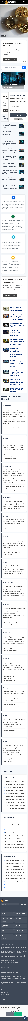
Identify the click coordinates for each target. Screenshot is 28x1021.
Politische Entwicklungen (10, 490)
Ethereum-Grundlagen (9, 620)
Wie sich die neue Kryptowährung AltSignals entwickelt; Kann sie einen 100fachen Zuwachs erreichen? (16, 363)
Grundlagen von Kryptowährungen (12, 427)
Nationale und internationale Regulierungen (14, 486)
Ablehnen (10, 1014)
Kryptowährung (8, 497)
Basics (6, 562)
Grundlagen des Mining (9, 704)
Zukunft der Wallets (8, 761)
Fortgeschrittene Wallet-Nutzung (12, 759)
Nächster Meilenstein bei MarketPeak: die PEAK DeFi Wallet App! (17, 390)
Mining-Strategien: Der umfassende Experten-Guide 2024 (13, 983)
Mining (6, 688)
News (6, 516)
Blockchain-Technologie (10, 646)
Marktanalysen (7, 678)
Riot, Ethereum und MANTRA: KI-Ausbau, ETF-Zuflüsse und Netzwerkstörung (9, 172)
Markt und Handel (8, 456)
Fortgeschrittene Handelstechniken (12, 552)
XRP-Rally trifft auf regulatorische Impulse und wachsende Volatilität (9, 179)
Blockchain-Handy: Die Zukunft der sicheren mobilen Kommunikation (16, 309)
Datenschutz (5, 992)
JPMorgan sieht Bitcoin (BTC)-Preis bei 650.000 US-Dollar (17, 325)
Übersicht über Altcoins (9, 730)
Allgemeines (7, 405)
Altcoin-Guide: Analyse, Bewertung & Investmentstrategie (9, 963)
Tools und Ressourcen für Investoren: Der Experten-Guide (13, 979)
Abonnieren (23, 904)
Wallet (6, 741)
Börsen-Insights (8, 554)
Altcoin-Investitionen (9, 734)
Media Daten (5, 1004)
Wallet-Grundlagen (8, 758)
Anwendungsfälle (8, 648)
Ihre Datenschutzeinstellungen (9, 1002)
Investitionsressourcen (9, 680)
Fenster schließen (18, 119)
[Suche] (24, 67)
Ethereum (7, 604)
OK (18, 1014)
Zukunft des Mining (8, 708)
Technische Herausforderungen (11, 650)
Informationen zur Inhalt (7, 997)
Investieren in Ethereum (9, 624)
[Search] (24, 2)
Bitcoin (6, 438)
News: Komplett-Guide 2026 (7, 960)
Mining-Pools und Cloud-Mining (11, 706)
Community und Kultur (9, 430)
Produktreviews (8, 582)
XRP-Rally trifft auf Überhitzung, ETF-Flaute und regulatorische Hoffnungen (9, 150)
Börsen (6, 536)
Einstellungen (13, 1011)
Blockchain (7, 632)
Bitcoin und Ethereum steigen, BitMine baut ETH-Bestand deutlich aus (10, 158)
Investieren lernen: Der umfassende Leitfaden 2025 (13, 969)
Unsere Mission (5, 994)
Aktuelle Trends (8, 429)
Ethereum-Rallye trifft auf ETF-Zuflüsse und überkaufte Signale (9, 125)
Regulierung (7, 466)
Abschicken (18, 115)
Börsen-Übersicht (8, 550)
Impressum (5, 989)
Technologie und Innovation (10, 732)
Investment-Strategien (9, 676)
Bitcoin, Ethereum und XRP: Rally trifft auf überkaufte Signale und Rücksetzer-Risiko (9, 187)
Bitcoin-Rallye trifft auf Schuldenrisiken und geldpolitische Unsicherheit (9, 165)
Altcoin (6, 715)
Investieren (7, 658)
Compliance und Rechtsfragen (11, 488)
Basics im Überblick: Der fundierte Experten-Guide (13, 976)
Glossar (4, 999)
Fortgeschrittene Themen (10, 458)
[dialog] (14, 1011)
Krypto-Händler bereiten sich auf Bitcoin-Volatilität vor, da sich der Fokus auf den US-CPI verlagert (14, 952)
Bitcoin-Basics (7, 454)
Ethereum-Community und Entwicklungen (14, 622)
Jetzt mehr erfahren (10, 59)
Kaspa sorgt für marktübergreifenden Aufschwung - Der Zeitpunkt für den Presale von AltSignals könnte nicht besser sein (13, 956)
